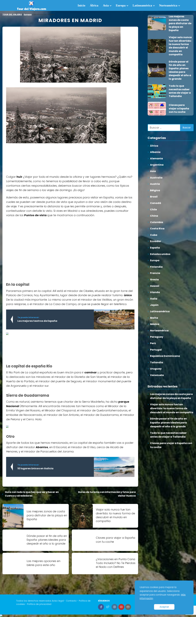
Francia (155, 273)
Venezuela (157, 375)
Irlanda (155, 292)
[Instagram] (114, 607)
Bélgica (155, 190)
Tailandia (156, 362)
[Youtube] (121, 607)
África (94, 5)
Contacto (71, 600)
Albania (155, 152)
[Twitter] (108, 607)
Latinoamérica (142, 5)
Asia (106, 5)
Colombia (156, 222)
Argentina (157, 165)
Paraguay (156, 337)
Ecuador (155, 241)
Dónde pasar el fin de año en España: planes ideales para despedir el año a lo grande (168, 422)
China (154, 216)
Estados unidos (160, 254)
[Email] (128, 607)
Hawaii (154, 286)
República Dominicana (165, 356)
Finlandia (156, 267)
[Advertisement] (29, 157)
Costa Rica (157, 228)
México (154, 324)
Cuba (153, 235)
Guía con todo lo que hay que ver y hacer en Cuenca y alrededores (32, 493)
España (155, 247)
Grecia (154, 279)
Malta (154, 318)
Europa (121, 5)
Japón (154, 305)
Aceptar (164, 606)
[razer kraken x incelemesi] (98, 616)
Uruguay (156, 368)
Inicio (81, 5)
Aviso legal (58, 600)
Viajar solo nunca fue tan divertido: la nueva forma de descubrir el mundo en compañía (171, 408)
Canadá (155, 203)
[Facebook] (101, 607)
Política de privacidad (39, 604)
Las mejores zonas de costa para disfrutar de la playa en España (171, 396)
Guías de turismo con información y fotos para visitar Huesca (107, 493)
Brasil (154, 196)
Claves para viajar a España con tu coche (171, 445)
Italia (153, 298)
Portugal (156, 349)
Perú (153, 343)
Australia (156, 177)
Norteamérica (168, 5)
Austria (155, 184)
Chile (153, 209)
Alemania (156, 158)
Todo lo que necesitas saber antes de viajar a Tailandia (168, 435)
